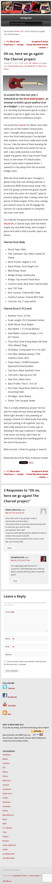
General (6, 785)
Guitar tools (7, 793)
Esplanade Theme (20, 876)
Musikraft (31, 66)
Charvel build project (16, 66)
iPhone (5, 811)
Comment (9, 613)
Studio (5, 849)
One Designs (35, 876)
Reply (9, 548)
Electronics (7, 781)
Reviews (6, 841)
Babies (5, 759)
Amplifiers (7, 755)
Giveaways (7, 789)
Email (9, 647)
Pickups (6, 837)
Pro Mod (39, 66)
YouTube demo (9, 858)
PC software (7, 828)
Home (17, 31)
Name (9, 639)
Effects (5, 772)
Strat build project (34, 98)
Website (8, 654)
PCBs (5, 832)
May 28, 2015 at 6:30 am (14, 513)
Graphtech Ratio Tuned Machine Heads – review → (37, 44)
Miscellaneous (8, 815)
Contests (6, 763)
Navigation (26, 18)
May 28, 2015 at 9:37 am (20, 560)
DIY (22, 31)
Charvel (22, 125)
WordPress (7, 881)
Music (5, 819)
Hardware (7, 802)
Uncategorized (8, 854)
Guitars (35, 63)
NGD (4, 824)
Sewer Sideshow (9, 845)
